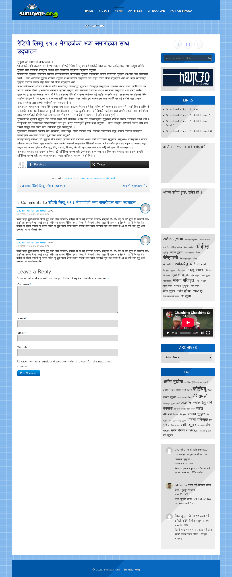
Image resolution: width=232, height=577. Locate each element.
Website (22, 347)
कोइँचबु (202, 246)
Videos (104, 11)
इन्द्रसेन (166, 247)
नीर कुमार (166, 275)
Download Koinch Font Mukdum (187, 115)
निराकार (209, 270)
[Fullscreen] (208, 333)
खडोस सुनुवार (176, 252)
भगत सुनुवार (206, 275)
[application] (188, 323)
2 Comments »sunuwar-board (95, 178)
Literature (156, 11)
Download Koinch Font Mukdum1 (187, 131)
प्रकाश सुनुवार (180, 274)
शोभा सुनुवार (169, 291)
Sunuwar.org (132, 569)
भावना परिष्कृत (183, 280)
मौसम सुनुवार (167, 286)
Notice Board (181, 11)
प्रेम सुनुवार (195, 275)
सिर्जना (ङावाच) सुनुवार (171, 296)
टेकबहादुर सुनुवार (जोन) (188, 258)
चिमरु (198, 252)
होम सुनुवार (186, 296)
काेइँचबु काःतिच (176, 247)
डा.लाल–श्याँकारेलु (175, 263)
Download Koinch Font (180, 109)
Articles (135, 11)
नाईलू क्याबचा (195, 269)
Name (21, 318)
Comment (23, 284)
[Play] (168, 333)
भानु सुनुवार (167, 281)
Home (89, 11)
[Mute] (202, 333)
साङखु (198, 290)
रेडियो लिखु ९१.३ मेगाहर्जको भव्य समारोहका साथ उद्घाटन (92, 203)
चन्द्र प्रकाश (189, 252)
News (119, 11)
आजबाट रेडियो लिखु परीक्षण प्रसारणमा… (45, 186)
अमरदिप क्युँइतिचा (191, 239)
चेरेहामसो (170, 257)
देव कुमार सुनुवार (169, 270)
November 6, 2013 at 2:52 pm (32, 213)
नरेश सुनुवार (181, 270)
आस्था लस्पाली (204, 239)
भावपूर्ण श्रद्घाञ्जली (134, 186)
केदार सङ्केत (188, 247)
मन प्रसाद (201, 281)
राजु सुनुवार (195, 286)
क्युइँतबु (165, 252)
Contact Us (94, 26)
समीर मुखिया (184, 291)
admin (179, 485)
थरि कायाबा (198, 263)
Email (20, 332)
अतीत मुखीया (173, 239)
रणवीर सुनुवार (181, 285)
